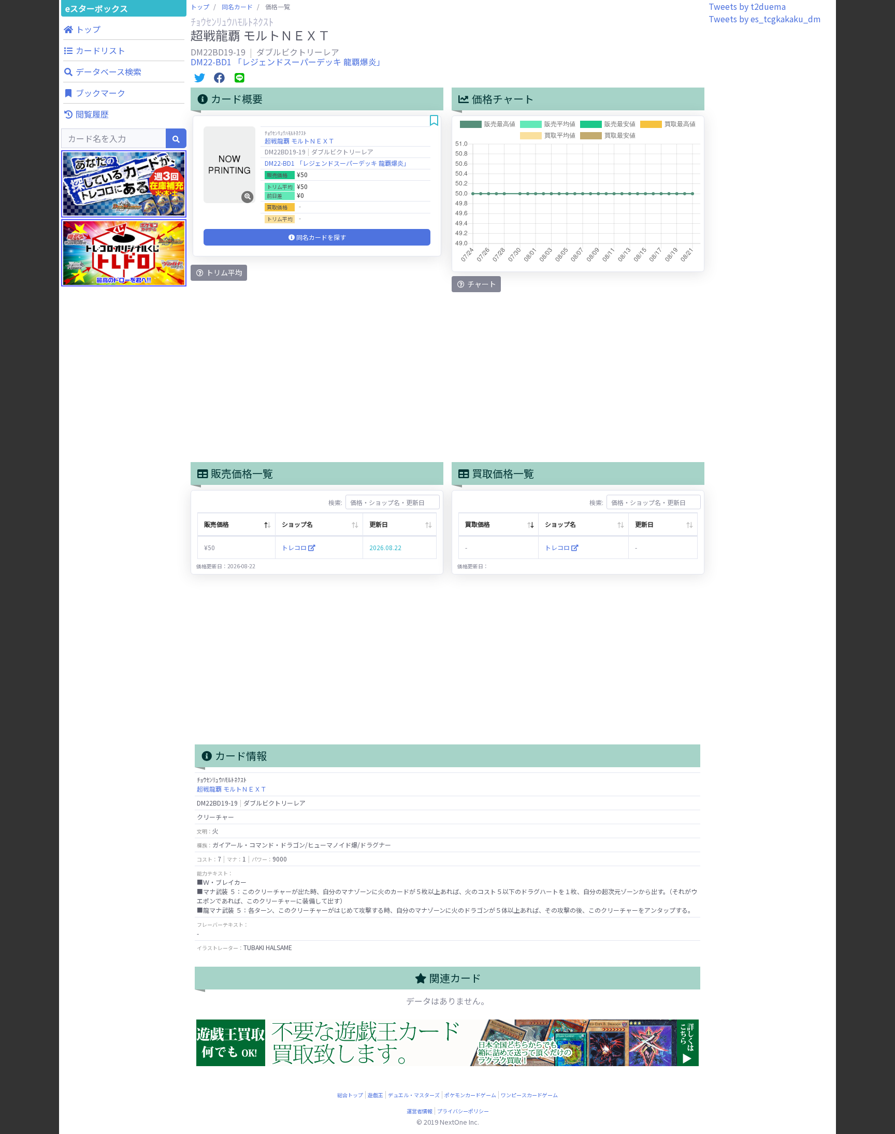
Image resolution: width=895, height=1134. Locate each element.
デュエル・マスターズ (414, 1095)
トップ (200, 6)
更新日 (378, 524)
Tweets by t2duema (747, 6)
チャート (481, 284)
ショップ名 (297, 524)
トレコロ (295, 547)
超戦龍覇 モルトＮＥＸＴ (300, 140)
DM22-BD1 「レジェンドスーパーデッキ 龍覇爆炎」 (288, 61)
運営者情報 (419, 1111)
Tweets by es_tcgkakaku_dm (765, 18)
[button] (123, 29)
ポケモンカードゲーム (470, 1095)
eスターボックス (96, 8)
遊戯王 (375, 1095)
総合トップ (350, 1095)
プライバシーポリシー (463, 1111)
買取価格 (477, 524)
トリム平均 (223, 272)
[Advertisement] (123, 492)
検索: (335, 502)
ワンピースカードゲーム (529, 1095)
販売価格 (216, 524)
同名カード (237, 6)
